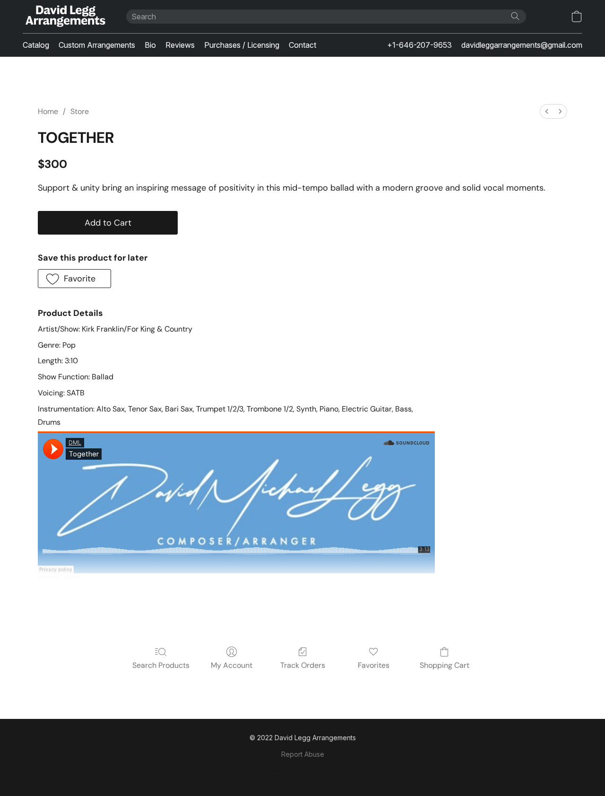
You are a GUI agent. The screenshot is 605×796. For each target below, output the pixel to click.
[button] (65, 16)
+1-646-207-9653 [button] (419, 45)
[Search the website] (515, 16)
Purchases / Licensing (241, 45)
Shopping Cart (444, 665)
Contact (302, 45)
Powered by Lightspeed (302, 771)
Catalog (36, 45)
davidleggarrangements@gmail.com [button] (521, 45)
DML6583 (48, 577)
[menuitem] (546, 111)
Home (48, 111)
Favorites (373, 665)
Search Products (161, 665)
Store (79, 111)
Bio (150, 45)
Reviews (180, 45)
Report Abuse (302, 754)
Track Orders (302, 665)
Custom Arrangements (97, 45)
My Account (231, 665)
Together (73, 577)
